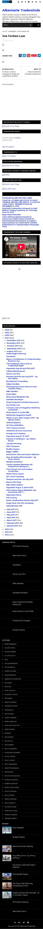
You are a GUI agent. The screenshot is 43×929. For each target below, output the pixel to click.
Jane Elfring (10, 729)
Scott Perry (9, 795)
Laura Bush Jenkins (12, 752)
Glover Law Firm (13, 374)
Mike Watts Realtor (14, 485)
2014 (7, 535)
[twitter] (32, 2)
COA (6, 659)
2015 (7, 532)
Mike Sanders (12, 391)
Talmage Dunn (10, 807)
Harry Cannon (10, 718)
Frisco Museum (11, 702)
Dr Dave (8, 686)
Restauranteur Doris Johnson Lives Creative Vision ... (21, 388)
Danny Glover (10, 671)
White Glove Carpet (15, 474)
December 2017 (14, 340)
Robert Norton (11, 783)
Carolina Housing (13, 444)
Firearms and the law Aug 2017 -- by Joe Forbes (21, 378)
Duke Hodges (10, 690)
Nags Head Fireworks (11, 215)
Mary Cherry (10, 760)
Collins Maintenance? (15, 371)
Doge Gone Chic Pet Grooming (19, 503)
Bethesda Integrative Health (18, 415)
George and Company (15, 433)
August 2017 (12, 351)
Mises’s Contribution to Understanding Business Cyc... (23, 360)
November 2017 (14, 343)
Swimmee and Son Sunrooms (19, 431)
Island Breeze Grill (14, 506)
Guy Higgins (9, 714)
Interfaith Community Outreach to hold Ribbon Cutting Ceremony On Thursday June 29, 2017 (19, 210)
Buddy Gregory (12, 449)
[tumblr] (25, 2)
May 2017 (11, 515)
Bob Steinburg (10, 644)
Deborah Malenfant (13, 679)
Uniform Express (13, 423)
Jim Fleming (9, 737)
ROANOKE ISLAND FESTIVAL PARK (17, 198)
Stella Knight (10, 803)
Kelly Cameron (11, 748)
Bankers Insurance (14, 462)
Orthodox (9, 772)
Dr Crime (8, 683)
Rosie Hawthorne (12, 787)
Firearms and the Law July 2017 (19, 479)
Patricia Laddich (11, 779)
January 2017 (12, 526)
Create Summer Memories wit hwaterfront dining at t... (19, 466)
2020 (7, 330)
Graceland (10, 356)
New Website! (18, 828)
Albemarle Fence (13, 495)
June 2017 (11, 512)
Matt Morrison (11, 764)
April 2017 (11, 518)
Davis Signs (11, 394)
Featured (8, 698)
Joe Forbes (9, 745)
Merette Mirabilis (12, 768)
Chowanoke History (20, 874)
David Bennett (10, 675)
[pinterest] (22, 2)
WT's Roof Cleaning (15, 477)
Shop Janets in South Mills (17, 412)
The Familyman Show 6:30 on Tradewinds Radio (19, 365)
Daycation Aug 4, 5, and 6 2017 (19, 487)
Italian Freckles (13, 384)
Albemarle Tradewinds (21, 10)
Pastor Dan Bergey (12, 776)
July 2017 (11, 509)
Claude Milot (10, 655)
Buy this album (8, 147)
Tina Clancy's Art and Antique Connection (19, 470)
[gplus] (36, 2)
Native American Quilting (23, 846)
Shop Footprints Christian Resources (22, 402)
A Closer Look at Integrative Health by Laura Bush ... (23, 409)
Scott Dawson (10, 791)
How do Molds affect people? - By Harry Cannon (21, 458)
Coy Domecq (10, 667)
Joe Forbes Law (13, 405)
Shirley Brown (11, 799)
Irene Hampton (11, 721)
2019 (7, 333)
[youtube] (18, 2)
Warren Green (11, 818)
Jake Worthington (12, 725)
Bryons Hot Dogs (13, 482)
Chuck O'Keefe (10, 652)
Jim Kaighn (9, 741)
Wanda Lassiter (11, 814)
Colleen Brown (11, 663)
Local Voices (10, 756)
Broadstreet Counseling (17, 381)
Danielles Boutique (14, 399)
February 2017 (13, 523)
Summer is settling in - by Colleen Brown (21, 440)
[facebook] (28, 2)
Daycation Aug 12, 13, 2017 (17, 436)
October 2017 (13, 346)
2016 (7, 529)
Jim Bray (8, 733)
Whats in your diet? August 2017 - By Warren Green (22, 419)
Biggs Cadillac (12, 452)
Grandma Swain (11, 706)
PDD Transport (12, 446)
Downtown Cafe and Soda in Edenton (23, 454)
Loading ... (18, 138)
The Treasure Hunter (15, 428)
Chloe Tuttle (10, 648)
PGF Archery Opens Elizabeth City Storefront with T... (21, 491)
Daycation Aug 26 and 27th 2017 (20, 368)
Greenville (9, 710)
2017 (7, 338)
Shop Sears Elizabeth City (17, 397)
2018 (7, 335)
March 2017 (12, 520)
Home (4, 31)
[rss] (40, 2)
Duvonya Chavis (11, 694)
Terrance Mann (11, 811)
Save (34, 55)
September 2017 (14, 349)
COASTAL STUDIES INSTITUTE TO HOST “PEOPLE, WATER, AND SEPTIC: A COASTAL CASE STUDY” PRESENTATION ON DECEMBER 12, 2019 (21, 203)
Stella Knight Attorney (16, 354)
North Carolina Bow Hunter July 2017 (22, 500)
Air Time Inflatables (14, 425)
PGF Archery (11, 498)
